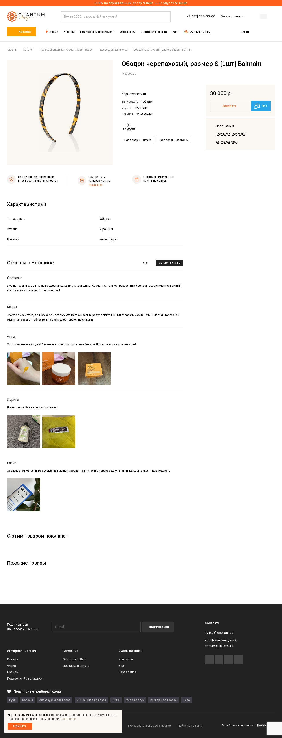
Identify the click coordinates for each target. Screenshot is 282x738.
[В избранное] (261, 73)
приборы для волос (163, 700)
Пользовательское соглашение (149, 725)
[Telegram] (219, 659)
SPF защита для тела (91, 700)
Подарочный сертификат (25, 678)
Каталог (12, 659)
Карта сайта (127, 672)
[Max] (228, 659)
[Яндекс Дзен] (238, 659)
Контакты (126, 659)
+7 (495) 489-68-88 (201, 16)
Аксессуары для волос (54, 700)
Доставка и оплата (76, 666)
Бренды (13, 672)
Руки (12, 700)
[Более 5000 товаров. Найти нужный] (165, 16)
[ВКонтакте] (209, 659)
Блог (122, 666)
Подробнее (96, 185)
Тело (186, 700)
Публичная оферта (190, 725)
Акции (11, 666)
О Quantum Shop (74, 659)
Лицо (116, 700)
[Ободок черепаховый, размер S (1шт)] (60, 112)
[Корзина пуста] (272, 31)
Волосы (27, 700)
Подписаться (158, 627)
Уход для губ (135, 700)
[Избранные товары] (260, 31)
